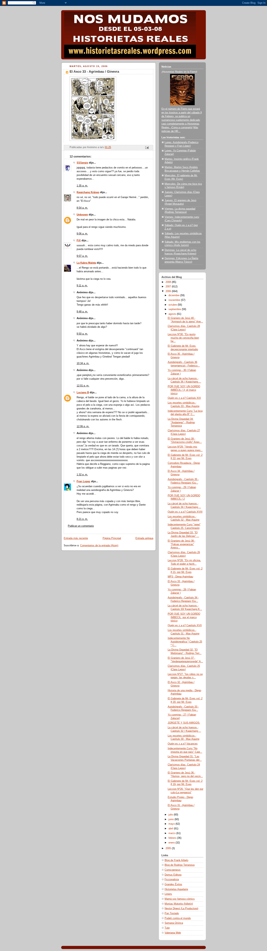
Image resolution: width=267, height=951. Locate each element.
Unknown (82, 214)
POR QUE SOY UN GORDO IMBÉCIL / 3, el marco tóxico (184, 390)
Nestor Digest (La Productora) (181, 908)
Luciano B (83, 392)
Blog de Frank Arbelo (176, 860)
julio (171, 814)
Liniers (168, 894)
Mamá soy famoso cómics (180, 899)
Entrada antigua (144, 538)
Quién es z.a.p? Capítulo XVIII (185, 511)
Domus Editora (173, 874)
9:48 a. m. (82, 311)
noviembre (174, 300)
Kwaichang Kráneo (88, 192)
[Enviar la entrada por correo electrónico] (146, 147)
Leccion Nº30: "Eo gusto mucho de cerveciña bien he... (183, 338)
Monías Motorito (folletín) (179, 903)
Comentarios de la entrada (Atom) (99, 545)
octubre (173, 304)
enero (172, 842)
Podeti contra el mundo (178, 918)
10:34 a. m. (83, 363)
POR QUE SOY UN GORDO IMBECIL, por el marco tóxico (184, 617)
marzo (172, 833)
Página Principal (112, 538)
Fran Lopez (83, 481)
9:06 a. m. (82, 233)
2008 (169, 282)
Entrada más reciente (76, 538)
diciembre (174, 295)
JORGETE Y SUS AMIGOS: (184, 722)
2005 (169, 848)
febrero (172, 838)
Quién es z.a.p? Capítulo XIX (184, 398)
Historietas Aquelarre (176, 889)
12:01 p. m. (83, 385)
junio (171, 819)
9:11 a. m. (82, 285)
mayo (172, 824)
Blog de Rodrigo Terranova (179, 865)
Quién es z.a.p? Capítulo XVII (185, 625)
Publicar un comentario (81, 526)
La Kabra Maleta (86, 263)
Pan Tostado (172, 913)
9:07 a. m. (82, 256)
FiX (79, 240)
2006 (169, 291)
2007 (169, 286)
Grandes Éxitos (173, 884)
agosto (172, 314)
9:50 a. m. (82, 333)
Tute (167, 928)
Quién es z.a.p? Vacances (183, 743)
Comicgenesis (173, 870)
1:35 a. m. (82, 185)
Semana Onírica (174, 923)
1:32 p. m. (82, 474)
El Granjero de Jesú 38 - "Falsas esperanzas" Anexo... (181, 544)
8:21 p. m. (82, 519)
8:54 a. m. (82, 207)
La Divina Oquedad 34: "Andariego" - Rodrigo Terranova (181, 422)
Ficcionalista (172, 879)
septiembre (175, 309)
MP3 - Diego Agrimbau (180, 576)
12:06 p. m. (83, 426)
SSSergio (82, 162)
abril (171, 828)
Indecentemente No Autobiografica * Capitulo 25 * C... (185, 641)
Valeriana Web (173, 932)
